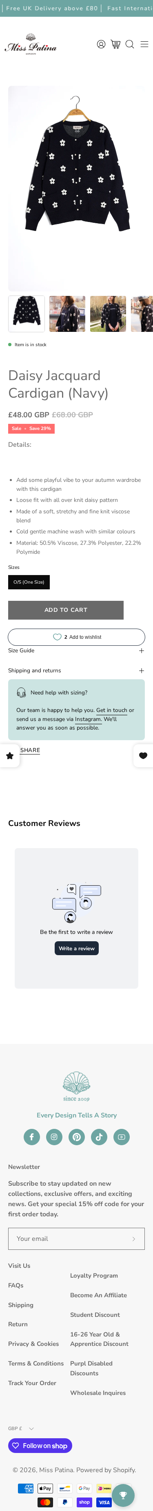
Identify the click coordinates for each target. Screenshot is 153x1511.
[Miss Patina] (30, 44)
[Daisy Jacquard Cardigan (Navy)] (26, 313)
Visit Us (19, 1266)
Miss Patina (56, 1470)
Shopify (124, 1470)
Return (18, 1324)
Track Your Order (32, 1383)
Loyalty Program (94, 1275)
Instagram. (88, 719)
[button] (129, 44)
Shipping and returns (34, 670)
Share (30, 750)
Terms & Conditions (36, 1363)
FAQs (15, 1285)
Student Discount (95, 1315)
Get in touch (111, 710)
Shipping (20, 1305)
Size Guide (21, 650)
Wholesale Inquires (98, 1393)
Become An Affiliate (98, 1295)
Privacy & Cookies (33, 1344)
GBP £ (15, 1428)
